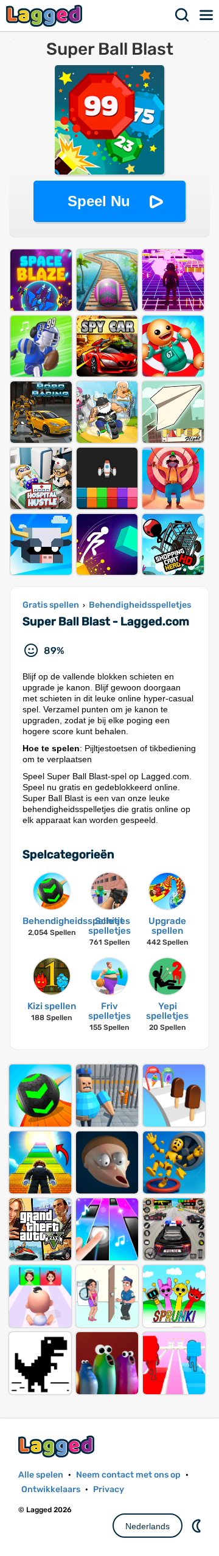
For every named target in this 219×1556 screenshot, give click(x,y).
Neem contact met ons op (128, 1475)
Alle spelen (40, 1475)
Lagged (45, 15)
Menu (207, 15)
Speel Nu (99, 201)
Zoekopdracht (182, 15)
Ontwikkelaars (50, 1489)
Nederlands (147, 1526)
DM (198, 1525)
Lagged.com (57, 1446)
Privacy (108, 1489)
